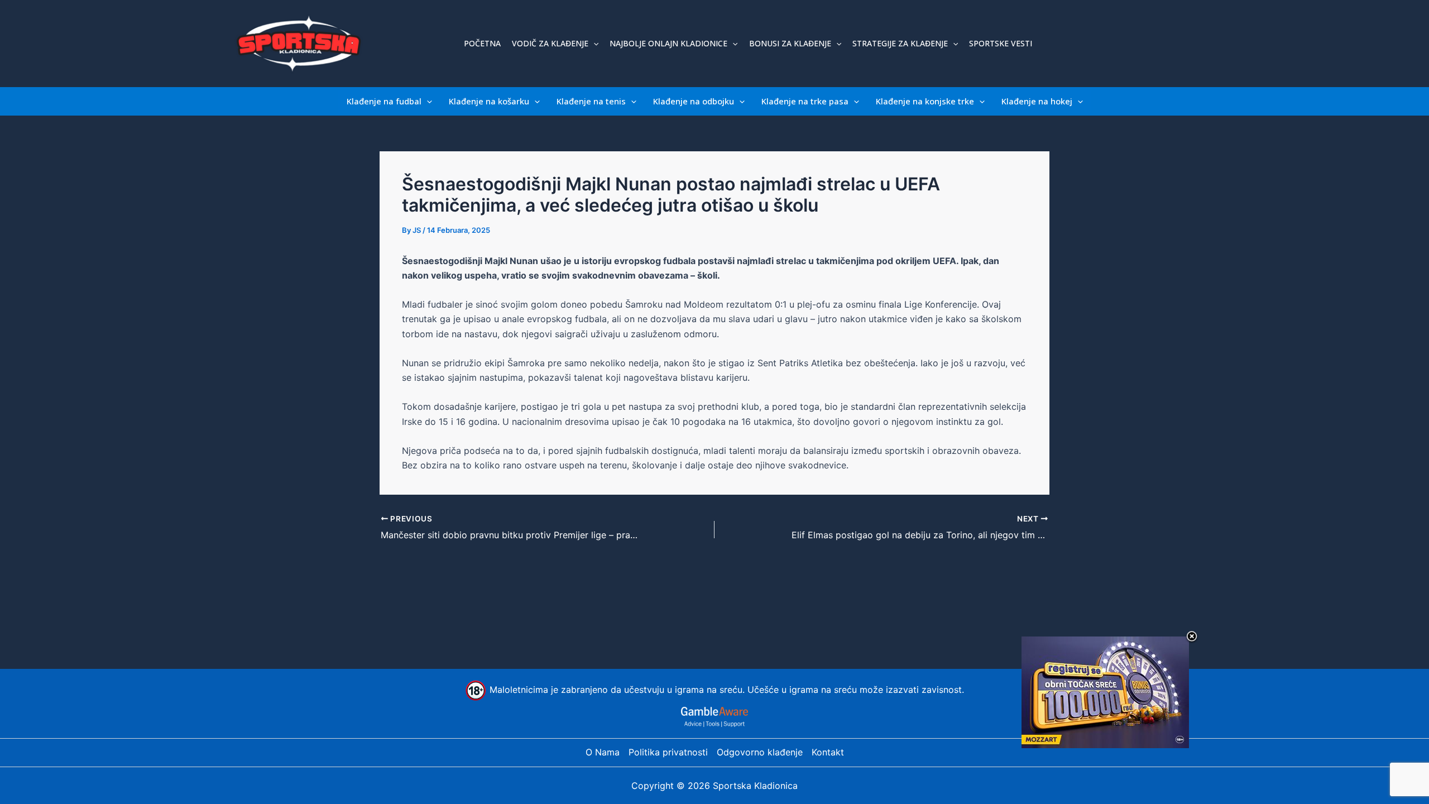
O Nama (603, 752)
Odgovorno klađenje (760, 752)
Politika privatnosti (668, 752)
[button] (593, 43)
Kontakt (828, 752)
